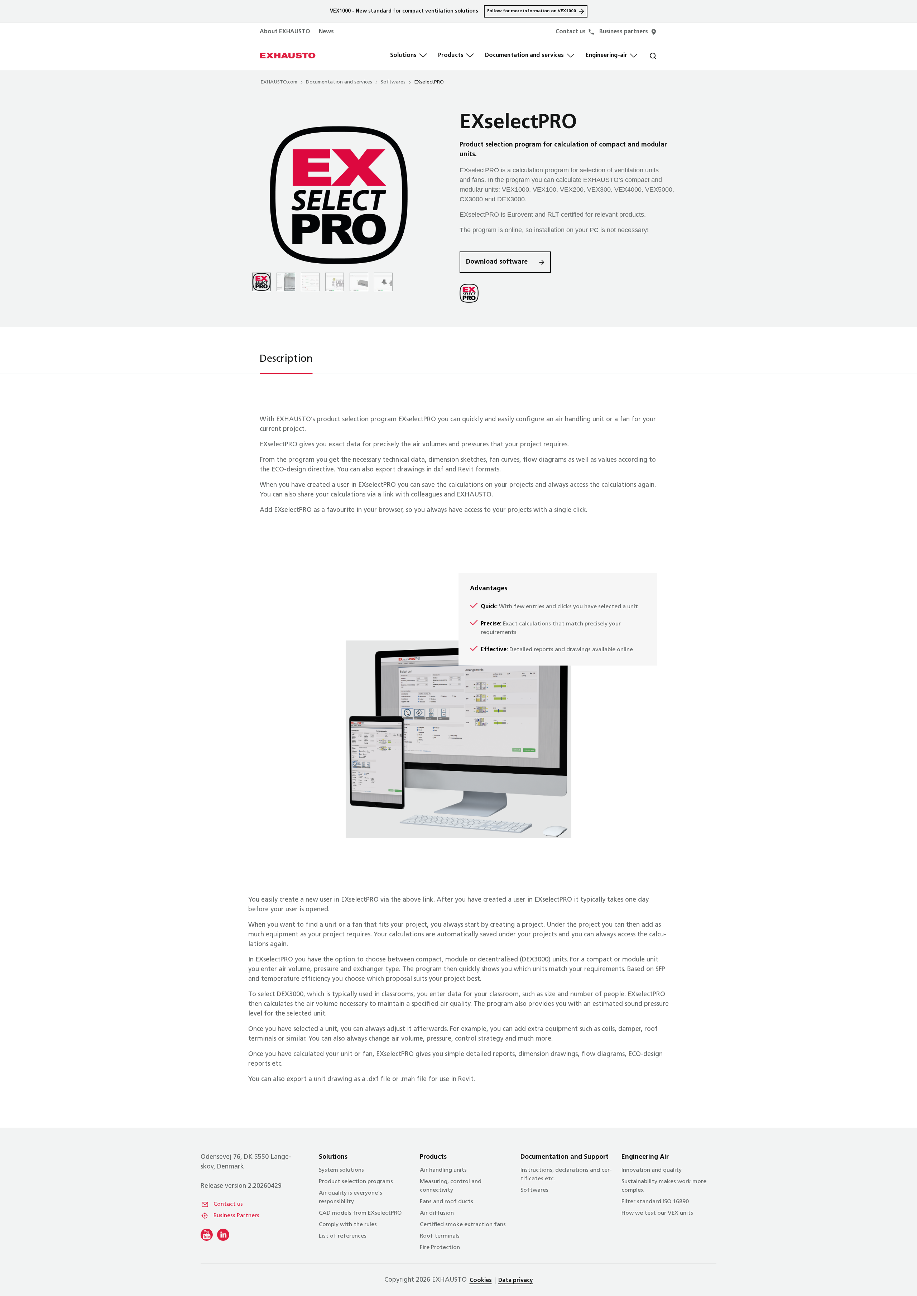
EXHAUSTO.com (278, 82)
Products (451, 55)
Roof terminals (440, 1236)
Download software (497, 262)
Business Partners (236, 1216)
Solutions (403, 55)
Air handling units (443, 1170)
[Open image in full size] (338, 195)
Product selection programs (356, 1182)
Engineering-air (607, 55)
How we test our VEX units (657, 1213)
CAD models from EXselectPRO (360, 1213)
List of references (342, 1236)
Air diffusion (437, 1213)
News (326, 32)
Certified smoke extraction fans (463, 1225)
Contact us (228, 1204)
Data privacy (515, 1280)
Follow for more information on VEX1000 (531, 11)
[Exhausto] (288, 55)
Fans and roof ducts (446, 1202)
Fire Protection (440, 1248)
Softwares (393, 82)
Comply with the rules (348, 1225)
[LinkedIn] (223, 1235)
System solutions (341, 1170)
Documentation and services (524, 55)
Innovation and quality (651, 1170)
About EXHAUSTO (285, 32)
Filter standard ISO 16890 (655, 1202)
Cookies (481, 1280)
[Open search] (647, 55)
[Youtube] (207, 1235)
